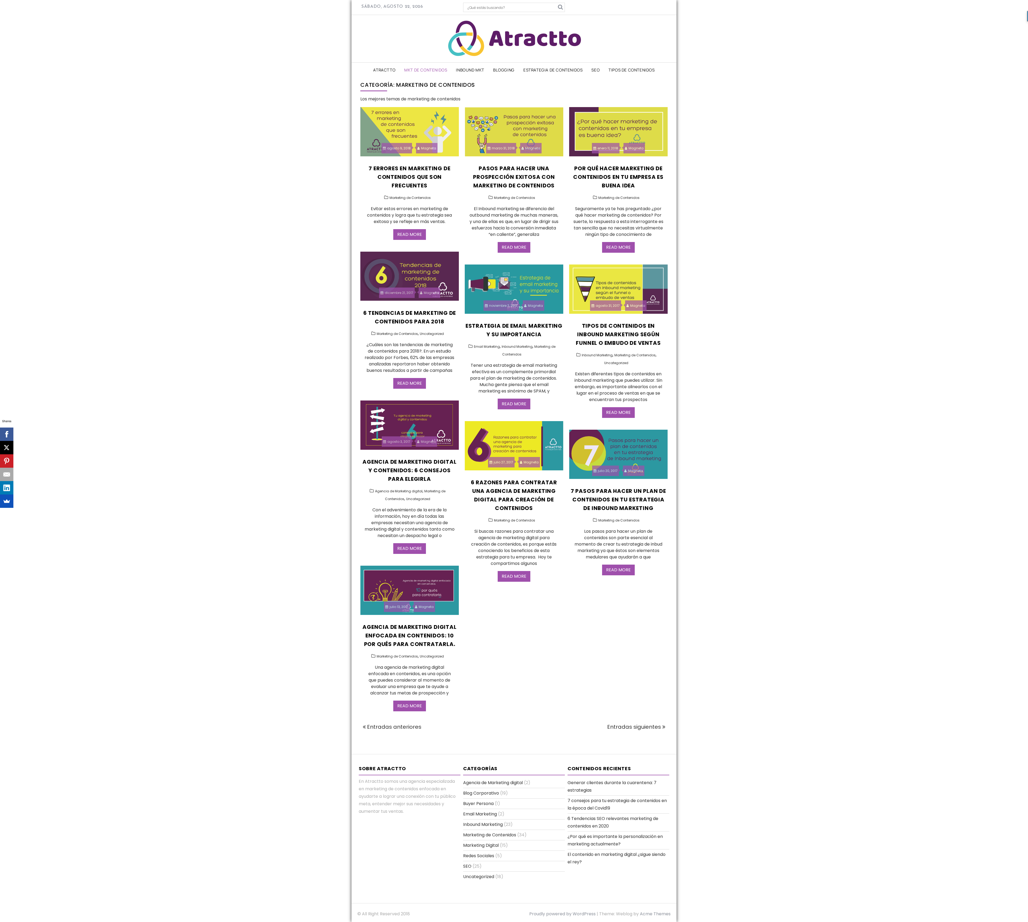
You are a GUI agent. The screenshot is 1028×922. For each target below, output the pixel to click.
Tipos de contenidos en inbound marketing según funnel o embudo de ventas (618, 334)
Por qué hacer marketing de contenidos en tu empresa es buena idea (618, 177)
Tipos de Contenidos (632, 70)
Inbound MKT (470, 70)
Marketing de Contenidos (410, 197)
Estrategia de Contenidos (553, 70)
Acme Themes (655, 914)
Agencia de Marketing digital (398, 491)
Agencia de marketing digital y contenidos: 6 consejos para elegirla (409, 470)
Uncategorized (432, 333)
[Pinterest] (6, 461)
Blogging (504, 70)
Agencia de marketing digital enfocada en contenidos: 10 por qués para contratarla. (409, 635)
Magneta (428, 148)
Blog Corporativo (481, 793)
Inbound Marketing (517, 346)
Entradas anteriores (394, 727)
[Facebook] (6, 434)
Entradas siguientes (634, 727)
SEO (595, 70)
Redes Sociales (478, 856)
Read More (409, 234)
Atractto (384, 70)
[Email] (6, 474)
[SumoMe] (6, 501)
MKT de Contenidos (425, 70)
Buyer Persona (478, 803)
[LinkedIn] (6, 487)
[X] (6, 447)
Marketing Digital (481, 845)
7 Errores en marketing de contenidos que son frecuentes (409, 177)
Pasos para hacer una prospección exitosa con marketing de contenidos (514, 177)
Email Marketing (487, 346)
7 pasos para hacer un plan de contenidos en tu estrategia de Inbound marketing (618, 499)
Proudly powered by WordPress (562, 914)
